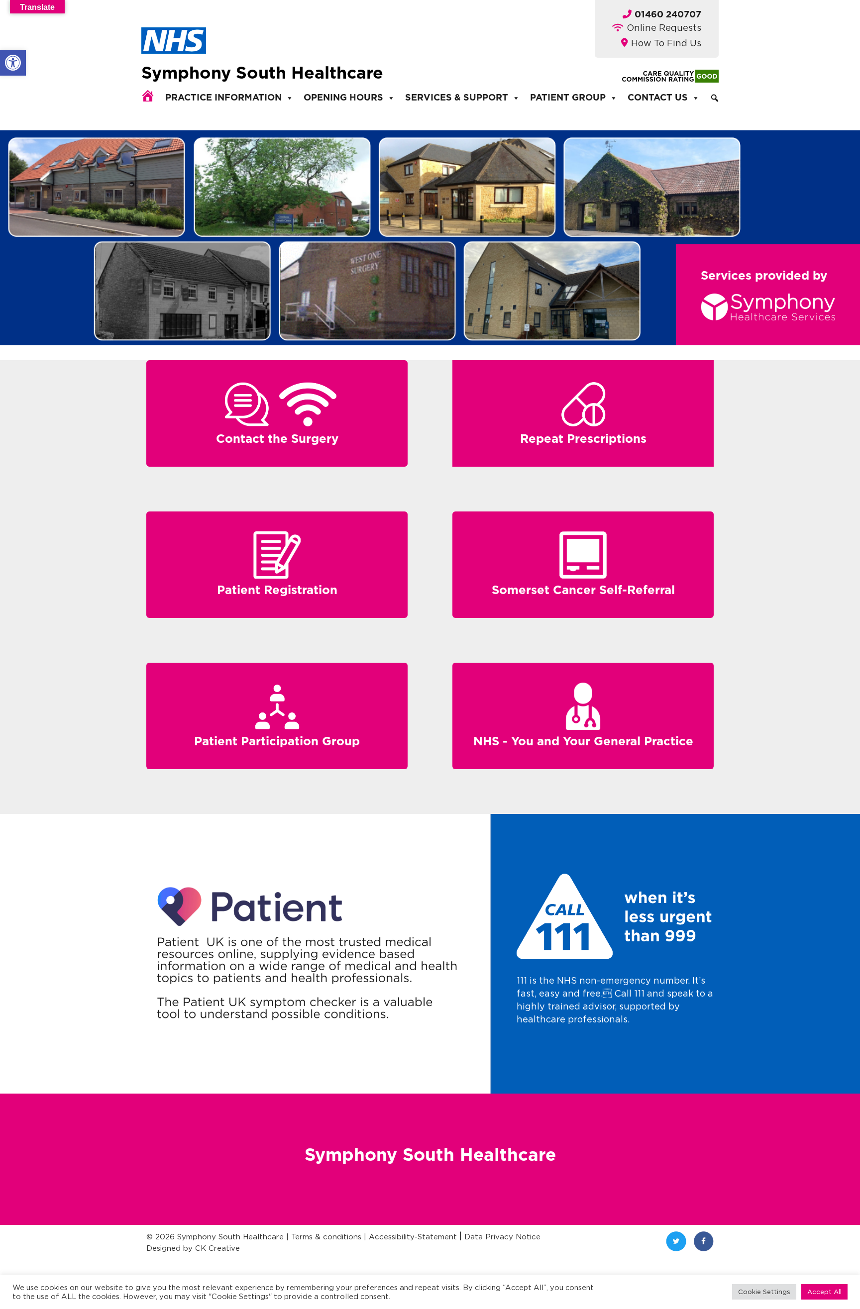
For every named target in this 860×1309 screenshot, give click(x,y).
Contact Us (658, 98)
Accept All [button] (824, 1291)
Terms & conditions (326, 1236)
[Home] (147, 95)
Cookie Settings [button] (764, 1291)
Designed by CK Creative (193, 1248)
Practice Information (223, 98)
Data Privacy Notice (502, 1236)
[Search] (715, 98)
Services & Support (456, 98)
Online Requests (664, 27)
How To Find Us (666, 43)
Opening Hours (343, 98)
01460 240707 (668, 14)
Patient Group (568, 98)
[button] (13, 63)
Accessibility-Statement (413, 1236)
